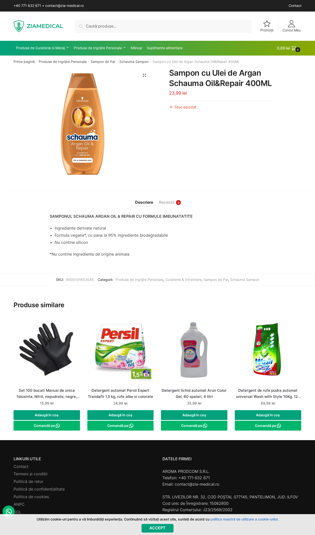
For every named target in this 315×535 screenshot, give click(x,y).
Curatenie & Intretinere (183, 279)
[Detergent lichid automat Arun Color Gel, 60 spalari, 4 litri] (194, 351)
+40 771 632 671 (27, 5)
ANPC (19, 504)
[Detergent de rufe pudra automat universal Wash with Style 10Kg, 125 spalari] (268, 351)
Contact (295, 5)
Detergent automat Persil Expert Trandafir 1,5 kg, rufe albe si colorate (120, 393)
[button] (144, 75)
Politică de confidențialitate (39, 489)
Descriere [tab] (144, 202)
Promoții (266, 30)
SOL (17, 511)
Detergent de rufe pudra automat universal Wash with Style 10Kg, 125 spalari (268, 394)
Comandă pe (45, 425)
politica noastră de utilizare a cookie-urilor (244, 519)
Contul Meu (292, 30)
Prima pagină (24, 61)
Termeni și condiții (30, 473)
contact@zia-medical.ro (64, 5)
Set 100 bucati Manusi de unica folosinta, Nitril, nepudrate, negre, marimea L (47, 394)
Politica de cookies (31, 496)
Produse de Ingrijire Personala (63, 61)
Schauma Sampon (134, 61)
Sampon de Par (103, 61)
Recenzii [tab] (166, 202)
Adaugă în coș (47, 415)
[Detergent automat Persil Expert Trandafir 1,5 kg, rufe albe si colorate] (120, 351)
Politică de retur (28, 481)
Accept (157, 527)
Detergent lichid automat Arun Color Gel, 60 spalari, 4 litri (194, 393)
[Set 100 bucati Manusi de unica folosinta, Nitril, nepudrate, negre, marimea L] (47, 351)
